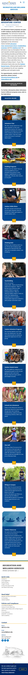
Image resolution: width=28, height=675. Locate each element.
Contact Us (3, 579)
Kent (3, 25)
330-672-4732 (5, 627)
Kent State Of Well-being (7, 587)
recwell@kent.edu (7, 632)
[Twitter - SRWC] (5, 640)
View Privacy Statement (7, 672)
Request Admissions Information (8, 596)
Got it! (22, 669)
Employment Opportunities (7, 585)
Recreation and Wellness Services (14, 8)
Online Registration (5, 580)
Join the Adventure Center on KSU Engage (13, 84)
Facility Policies (4, 582)
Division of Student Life (10, 570)
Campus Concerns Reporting (7, 607)
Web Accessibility (5, 615)
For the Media (4, 598)
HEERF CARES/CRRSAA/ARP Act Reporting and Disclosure (12, 609)
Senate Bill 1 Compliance (6, 614)
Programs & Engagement (9, 26)
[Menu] (24, 2)
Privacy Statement (5, 612)
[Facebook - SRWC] (2, 640)
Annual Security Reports (6, 605)
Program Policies (5, 584)
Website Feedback (5, 600)
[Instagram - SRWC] (8, 640)
